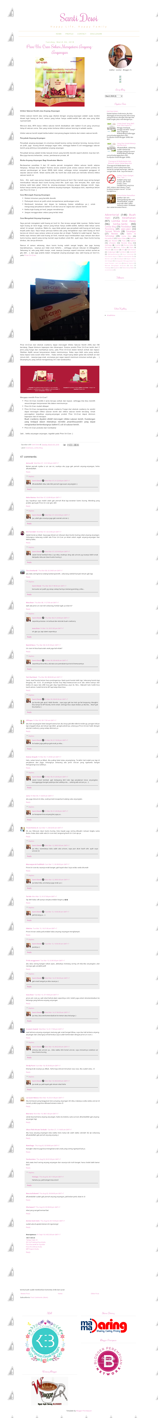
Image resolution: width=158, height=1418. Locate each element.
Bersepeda (109, 247)
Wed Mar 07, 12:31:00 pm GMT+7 (46, 463)
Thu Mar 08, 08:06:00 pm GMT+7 (50, 677)
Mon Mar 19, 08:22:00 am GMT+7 (57, 1047)
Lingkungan (111, 252)
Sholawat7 (30, 1207)
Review (114, 233)
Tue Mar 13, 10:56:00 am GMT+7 (57, 912)
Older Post (95, 1293)
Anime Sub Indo (33, 1221)
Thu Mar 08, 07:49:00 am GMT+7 (54, 586)
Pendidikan (126, 226)
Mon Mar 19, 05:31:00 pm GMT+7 (51, 1098)
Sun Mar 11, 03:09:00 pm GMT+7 (57, 864)
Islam (131, 247)
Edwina (29, 928)
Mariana (29, 1113)
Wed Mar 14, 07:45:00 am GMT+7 (57, 978)
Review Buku (128, 245)
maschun (36, 628)
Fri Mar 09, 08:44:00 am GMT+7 (56, 660)
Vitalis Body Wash (128, 268)
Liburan (116, 250)
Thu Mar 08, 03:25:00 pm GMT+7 (48, 645)
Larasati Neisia (32, 1098)
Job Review (113, 241)
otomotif (132, 252)
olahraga (108, 245)
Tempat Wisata (112, 231)
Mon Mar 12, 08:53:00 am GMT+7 (57, 845)
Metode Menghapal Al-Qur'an (115, 265)
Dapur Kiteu (121, 238)
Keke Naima (31, 497)
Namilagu (30, 1145)
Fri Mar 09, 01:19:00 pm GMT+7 (56, 740)
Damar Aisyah (32, 757)
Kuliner (133, 241)
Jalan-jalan (126, 229)
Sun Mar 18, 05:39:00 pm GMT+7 (48, 1065)
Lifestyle (112, 243)
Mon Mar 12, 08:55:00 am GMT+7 (57, 879)
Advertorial (112, 214)
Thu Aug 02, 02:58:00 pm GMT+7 (47, 1145)
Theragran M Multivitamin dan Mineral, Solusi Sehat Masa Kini (120, 162)
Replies (31, 476)
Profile (69, 34)
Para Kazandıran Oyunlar (35, 1244)
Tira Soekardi (32, 570)
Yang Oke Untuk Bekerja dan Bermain (126, 144)
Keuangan (131, 231)
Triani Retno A (32, 828)
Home (59, 34)
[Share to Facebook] (75, 445)
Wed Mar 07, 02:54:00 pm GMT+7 (57, 551)
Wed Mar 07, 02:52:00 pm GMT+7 (57, 515)
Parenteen (122, 252)
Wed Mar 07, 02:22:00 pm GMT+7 (49, 532)
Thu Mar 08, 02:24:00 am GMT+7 (50, 570)
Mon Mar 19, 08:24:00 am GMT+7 (57, 1081)
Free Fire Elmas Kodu (34, 1247)
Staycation (116, 268)
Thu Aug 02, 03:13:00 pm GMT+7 (52, 1221)
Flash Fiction (131, 250)
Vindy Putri (30, 1065)
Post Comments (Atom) (39, 1297)
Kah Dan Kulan (112, 111)
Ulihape (29, 720)
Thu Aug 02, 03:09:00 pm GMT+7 (48, 1207)
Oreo (131, 265)
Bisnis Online (121, 247)
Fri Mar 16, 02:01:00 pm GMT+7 (51, 628)
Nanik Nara (30, 645)
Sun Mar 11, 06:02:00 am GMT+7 (51, 828)
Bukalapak (120, 259)
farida (28, 896)
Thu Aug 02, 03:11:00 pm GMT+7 (51, 1177)
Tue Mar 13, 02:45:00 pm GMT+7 (52, 960)
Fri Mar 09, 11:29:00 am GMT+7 (49, 757)
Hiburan (107, 250)
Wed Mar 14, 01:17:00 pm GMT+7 (51, 1029)
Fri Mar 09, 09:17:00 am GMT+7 (44, 720)
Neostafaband (32, 1193)
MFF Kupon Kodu (32, 1249)
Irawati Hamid (32, 1029)
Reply (28, 472)
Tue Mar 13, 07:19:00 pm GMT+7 (46, 995)
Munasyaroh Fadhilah (35, 864)
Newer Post (25, 1293)
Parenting (109, 229)
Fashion (133, 238)
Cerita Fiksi (126, 236)
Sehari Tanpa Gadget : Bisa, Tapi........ (125, 176)
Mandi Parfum (129, 263)
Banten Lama (109, 259)
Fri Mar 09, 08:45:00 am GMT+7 (56, 699)
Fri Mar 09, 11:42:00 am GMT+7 (42, 796)
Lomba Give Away (123, 221)
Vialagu (35, 1177)
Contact (81, 34)
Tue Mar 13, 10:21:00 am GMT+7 (45, 928)
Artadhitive (111, 315)
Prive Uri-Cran (30, 255)
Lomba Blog (38, 448)
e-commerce (109, 270)
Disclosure (96, 34)
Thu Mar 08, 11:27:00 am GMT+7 (46, 602)
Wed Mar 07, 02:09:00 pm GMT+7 (49, 497)
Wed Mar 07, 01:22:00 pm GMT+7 (57, 480)
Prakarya (108, 268)
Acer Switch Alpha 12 (112, 256)
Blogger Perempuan (84, 1411)
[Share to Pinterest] (78, 445)
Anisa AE (29, 463)
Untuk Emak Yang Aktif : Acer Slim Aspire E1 (126, 124)
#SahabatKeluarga (114, 254)
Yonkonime (31, 1159)
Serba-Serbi (120, 224)
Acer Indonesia (128, 254)
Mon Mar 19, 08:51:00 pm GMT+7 (46, 1113)
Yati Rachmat (31, 677)
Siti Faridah (31, 532)
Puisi (124, 241)
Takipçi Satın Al (31, 1240)
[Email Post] (64, 445)
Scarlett (118, 245)
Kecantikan (109, 238)
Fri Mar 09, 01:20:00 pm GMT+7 (56, 777)
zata (28, 796)
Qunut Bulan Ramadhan (126, 195)
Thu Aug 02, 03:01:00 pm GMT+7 (48, 1159)
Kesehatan (29, 448)
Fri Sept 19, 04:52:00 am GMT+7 (48, 1234)
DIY (123, 250)
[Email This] (68, 445)
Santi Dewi (79, 17)
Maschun (30, 602)
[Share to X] (73, 445)
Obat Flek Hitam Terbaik (36, 1129)
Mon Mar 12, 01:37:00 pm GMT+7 (44, 896)
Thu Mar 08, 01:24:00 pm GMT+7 (57, 618)
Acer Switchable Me (127, 256)
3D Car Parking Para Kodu (36, 1242)
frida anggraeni (33, 960)
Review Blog (126, 243)
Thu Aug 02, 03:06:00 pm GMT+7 (51, 1193)
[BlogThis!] (70, 445)
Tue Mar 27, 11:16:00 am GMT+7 (60, 1129)
